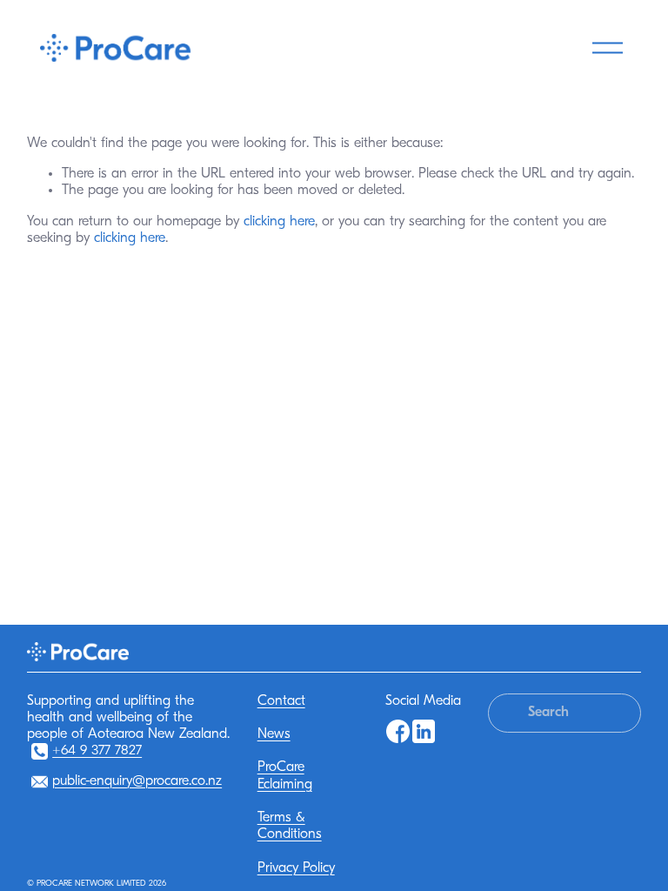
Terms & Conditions (289, 826)
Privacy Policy (296, 868)
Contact (281, 701)
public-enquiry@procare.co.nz (137, 781)
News (274, 734)
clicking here (279, 222)
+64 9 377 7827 (97, 751)
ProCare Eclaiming (284, 775)
